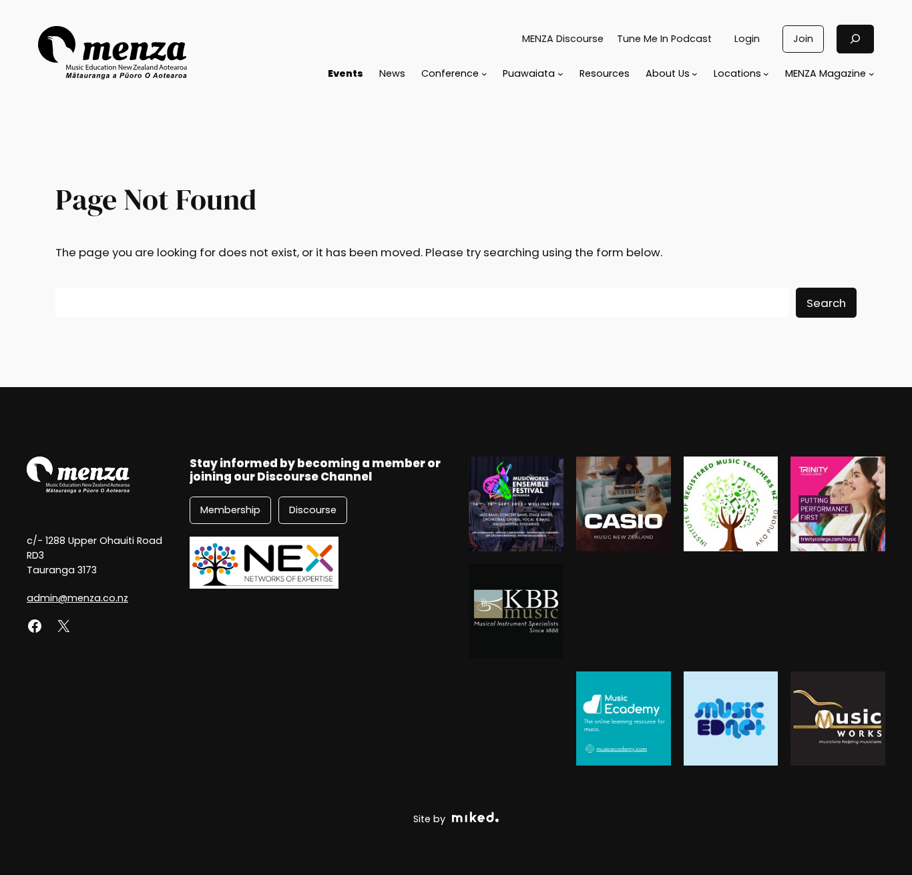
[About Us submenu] (695, 74)
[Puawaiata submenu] (560, 74)
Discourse (312, 510)
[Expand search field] (855, 39)
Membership (230, 510)
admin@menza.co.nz (77, 598)
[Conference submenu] (484, 74)
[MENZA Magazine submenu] (872, 74)
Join (803, 38)
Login (747, 38)
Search (826, 303)
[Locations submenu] (766, 74)
